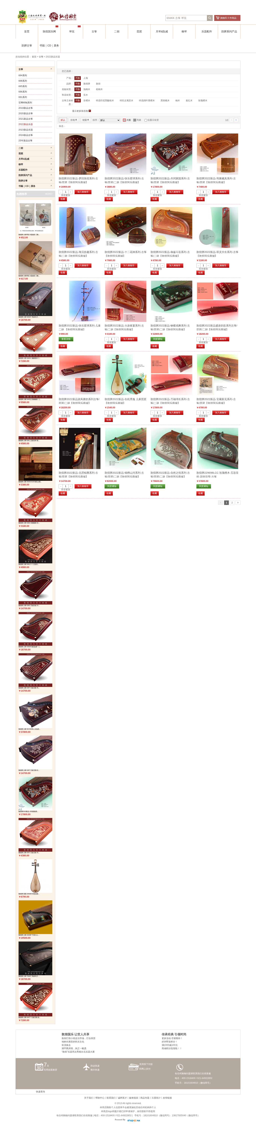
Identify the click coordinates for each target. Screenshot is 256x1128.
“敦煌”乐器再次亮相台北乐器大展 (78, 1051)
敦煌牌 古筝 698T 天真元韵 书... (29, 688)
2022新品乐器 (26, 124)
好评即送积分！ (169, 1041)
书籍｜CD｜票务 (49, 45)
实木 (85, 95)
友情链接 (167, 1098)
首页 (26, 31)
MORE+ (49, 194)
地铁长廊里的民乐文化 (73, 1041)
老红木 (189, 100)
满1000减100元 (170, 1045)
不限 (77, 78)
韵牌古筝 (27, 45)
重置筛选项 (231, 64)
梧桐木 (99, 89)
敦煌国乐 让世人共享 (75, 1034)
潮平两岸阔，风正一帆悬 (74, 1048)
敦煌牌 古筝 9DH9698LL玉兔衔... (29, 729)
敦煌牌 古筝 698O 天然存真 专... (29, 605)
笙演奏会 (66, 1045)
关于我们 (88, 1098)
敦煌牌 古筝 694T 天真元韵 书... (29, 853)
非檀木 (86, 100)
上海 (85, 78)
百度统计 (156, 1098)
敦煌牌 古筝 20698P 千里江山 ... (29, 935)
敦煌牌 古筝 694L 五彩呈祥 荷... (29, 440)
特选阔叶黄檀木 (147, 100)
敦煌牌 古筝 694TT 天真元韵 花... (29, 1017)
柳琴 (184, 31)
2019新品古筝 (26, 108)
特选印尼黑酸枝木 (105, 100)
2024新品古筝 (26, 135)
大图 (127, 120)
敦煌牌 (86, 83)
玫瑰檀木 (202, 100)
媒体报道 (133, 1098)
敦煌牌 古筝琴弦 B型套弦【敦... (29, 235)
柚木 (177, 100)
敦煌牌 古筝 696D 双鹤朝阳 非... (29, 523)
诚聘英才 (122, 1098)
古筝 (94, 31)
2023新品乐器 (26, 129)
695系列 (23, 86)
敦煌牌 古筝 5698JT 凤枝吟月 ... (29, 317)
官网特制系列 (25, 102)
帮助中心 (99, 1098)
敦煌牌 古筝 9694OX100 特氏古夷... (30, 482)
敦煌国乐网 (49, 31)
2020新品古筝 (26, 113)
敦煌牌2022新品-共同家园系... (28, 811)
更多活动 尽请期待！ (172, 1038)
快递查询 (40, 1091)
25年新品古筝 (25, 140)
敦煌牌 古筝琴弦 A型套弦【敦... (29, 276)
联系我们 (111, 1098)
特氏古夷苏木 (126, 100)
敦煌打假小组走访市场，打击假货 (78, 1038)
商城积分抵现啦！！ (172, 1048)
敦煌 (98, 83)
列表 (137, 120)
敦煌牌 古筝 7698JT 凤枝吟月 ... (29, 976)
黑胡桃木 (165, 100)
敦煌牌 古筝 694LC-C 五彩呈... (29, 564)
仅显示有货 (153, 120)
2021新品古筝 (26, 119)
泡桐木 (86, 89)
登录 (160, 3)
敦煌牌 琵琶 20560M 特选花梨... (29, 894)
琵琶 (139, 31)
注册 (167, 3)
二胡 (116, 31)
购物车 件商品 (228, 18)
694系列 (23, 75)
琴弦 (71, 31)
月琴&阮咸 (162, 31)
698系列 (23, 81)
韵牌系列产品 (229, 31)
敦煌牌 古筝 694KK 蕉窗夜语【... (29, 358)
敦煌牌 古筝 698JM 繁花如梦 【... (29, 647)
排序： (96, 120)
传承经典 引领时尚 (174, 1034)
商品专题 (144, 1098)
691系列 (23, 97)
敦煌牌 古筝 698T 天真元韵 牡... (29, 770)
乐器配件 (206, 31)
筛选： (62, 126)
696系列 (23, 91)
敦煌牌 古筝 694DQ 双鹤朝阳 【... (30, 399)
